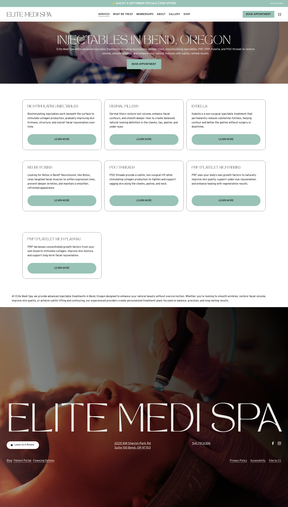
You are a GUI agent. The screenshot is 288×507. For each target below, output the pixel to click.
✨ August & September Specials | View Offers (144, 3)
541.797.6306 (201, 443)
